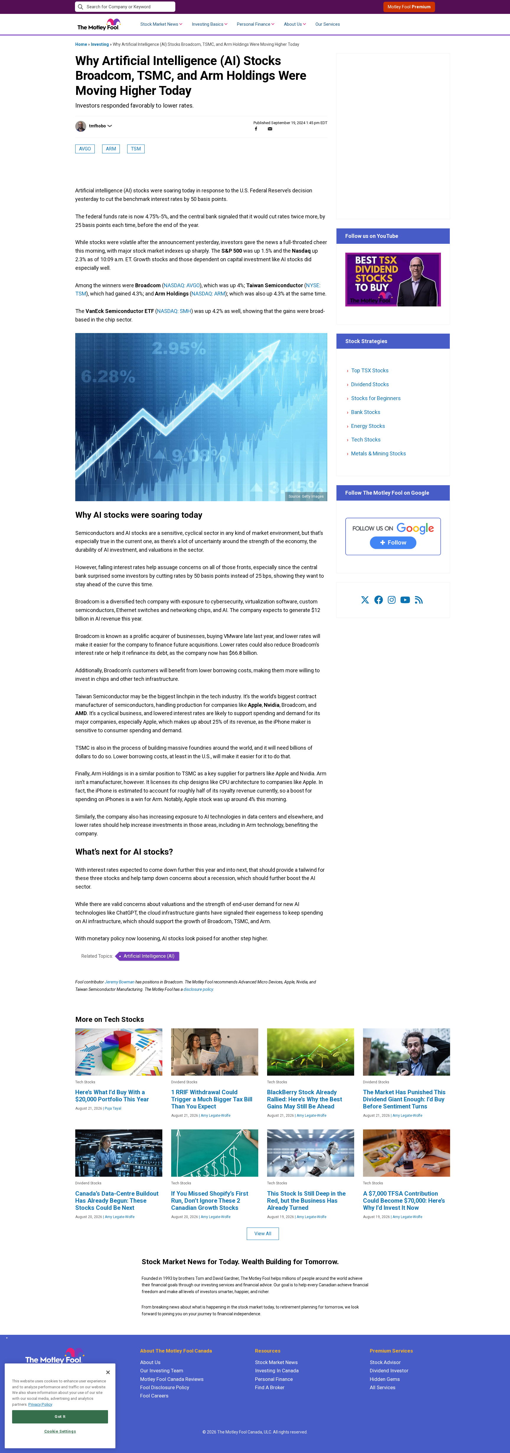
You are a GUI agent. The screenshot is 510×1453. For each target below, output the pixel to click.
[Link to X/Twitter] (365, 600)
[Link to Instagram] (391, 600)
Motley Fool (409, 6)
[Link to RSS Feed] (419, 600)
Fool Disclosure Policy (164, 1387)
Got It (60, 1416)
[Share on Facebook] (256, 129)
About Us (293, 24)
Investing (100, 44)
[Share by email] (269, 129)
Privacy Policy (40, 1404)
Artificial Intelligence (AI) (149, 956)
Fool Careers (154, 1396)
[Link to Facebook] (378, 600)
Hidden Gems (385, 1379)
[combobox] (165, 6)
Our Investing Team (161, 1371)
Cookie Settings (60, 1431)
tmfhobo (97, 126)
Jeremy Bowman (120, 982)
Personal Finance (253, 24)
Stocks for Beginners (376, 398)
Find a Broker (270, 1387)
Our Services (328, 24)
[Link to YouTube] (405, 600)
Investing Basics (207, 24)
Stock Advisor (385, 1362)
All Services (382, 1387)
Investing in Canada (277, 1371)
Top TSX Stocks (370, 370)
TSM (136, 149)
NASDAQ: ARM (208, 293)
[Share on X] (263, 129)
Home (81, 44)
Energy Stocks (368, 426)
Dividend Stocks (370, 384)
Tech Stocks (366, 439)
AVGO (85, 149)
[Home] (6, 1338)
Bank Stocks (365, 412)
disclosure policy (198, 989)
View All (262, 1233)
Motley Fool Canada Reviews (172, 1379)
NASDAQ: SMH (174, 311)
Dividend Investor (389, 1371)
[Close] (108, 1372)
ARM (111, 149)
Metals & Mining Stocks (378, 453)
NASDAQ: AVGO (182, 285)
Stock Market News (159, 24)
